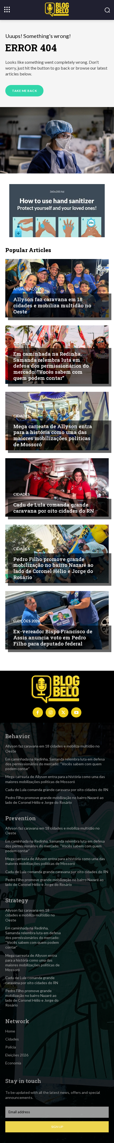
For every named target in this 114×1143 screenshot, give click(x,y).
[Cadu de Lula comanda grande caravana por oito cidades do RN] (57, 487)
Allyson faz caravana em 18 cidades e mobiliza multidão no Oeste (52, 305)
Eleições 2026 (26, 621)
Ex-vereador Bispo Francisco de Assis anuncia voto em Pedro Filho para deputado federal (52, 637)
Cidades (21, 343)
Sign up (57, 1127)
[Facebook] (38, 712)
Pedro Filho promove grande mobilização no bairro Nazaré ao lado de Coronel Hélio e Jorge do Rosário (53, 568)
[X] (63, 712)
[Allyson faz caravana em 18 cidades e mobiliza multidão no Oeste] (57, 288)
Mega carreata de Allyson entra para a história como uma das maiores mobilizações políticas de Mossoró (52, 435)
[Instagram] (51, 712)
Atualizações (27, 289)
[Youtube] (76, 712)
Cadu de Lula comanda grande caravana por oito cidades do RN (53, 507)
